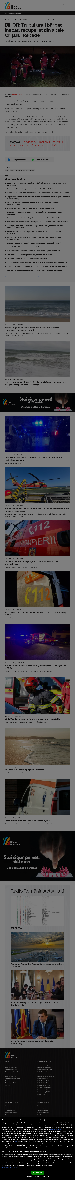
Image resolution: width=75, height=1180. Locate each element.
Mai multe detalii (55, 1129)
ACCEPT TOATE (37, 1172)
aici (16, 1141)
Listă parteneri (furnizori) (10, 1167)
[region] (37, 1148)
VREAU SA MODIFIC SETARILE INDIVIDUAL (37, 1176)
